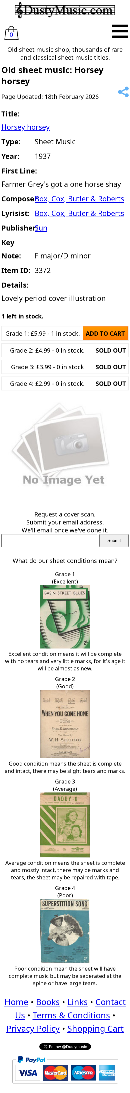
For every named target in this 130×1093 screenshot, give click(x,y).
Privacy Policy (33, 1028)
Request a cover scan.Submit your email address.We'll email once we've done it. (65, 522)
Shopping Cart (95, 1028)
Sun (41, 228)
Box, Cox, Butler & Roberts (79, 198)
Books (48, 1001)
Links (77, 1001)
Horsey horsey (25, 127)
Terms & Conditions (71, 1015)
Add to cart (105, 333)
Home (16, 1001)
